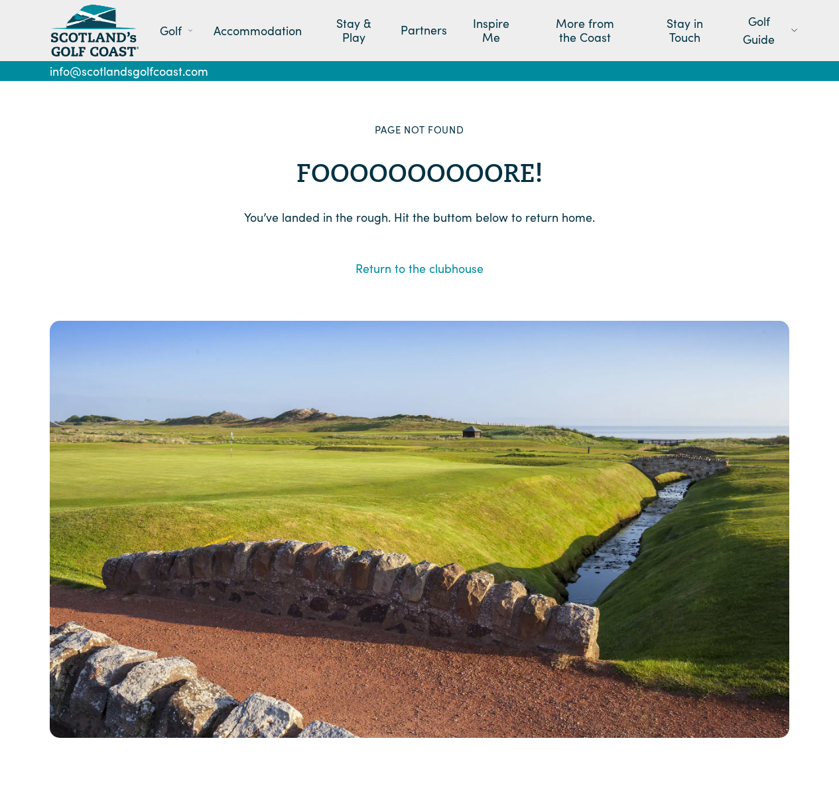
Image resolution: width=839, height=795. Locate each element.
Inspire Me (491, 31)
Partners (424, 30)
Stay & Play (353, 31)
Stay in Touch (685, 31)
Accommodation (258, 31)
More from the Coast (585, 31)
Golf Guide (759, 30)
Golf (171, 31)
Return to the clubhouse (419, 268)
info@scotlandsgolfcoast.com (129, 71)
